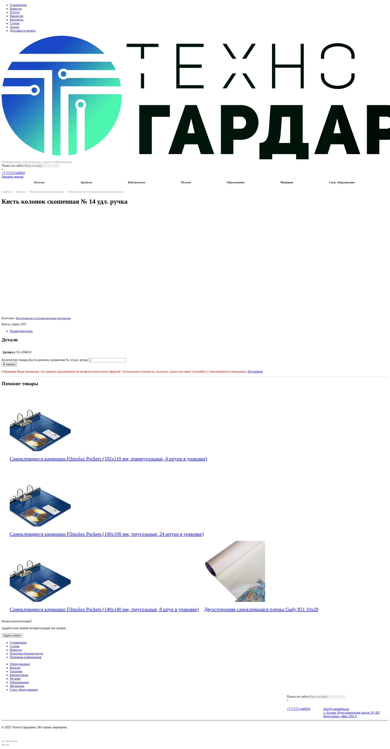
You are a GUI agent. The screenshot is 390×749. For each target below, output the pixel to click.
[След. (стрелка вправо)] (7, 745)
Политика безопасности (26, 653)
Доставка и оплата (22, 30)
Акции (14, 27)
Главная (6, 191)
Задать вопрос (12, 635)
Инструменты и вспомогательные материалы (96, 191)
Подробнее (255, 371)
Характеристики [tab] (21, 331)
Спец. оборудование (342, 182)
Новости (16, 8)
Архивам (86, 182)
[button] (210, 459)
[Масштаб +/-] (3, 741)
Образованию (236, 182)
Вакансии (16, 16)
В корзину (9, 364)
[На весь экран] (7, 741)
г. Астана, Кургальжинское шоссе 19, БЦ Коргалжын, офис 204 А (351, 714)
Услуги (15, 12)
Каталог (39, 182)
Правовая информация (25, 657)
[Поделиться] (11, 741)
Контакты (16, 19)
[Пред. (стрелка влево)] (3, 745)
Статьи (15, 23)
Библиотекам (136, 182)
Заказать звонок (13, 176)
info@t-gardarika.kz (336, 709)
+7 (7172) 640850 (13, 173)
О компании (18, 5)
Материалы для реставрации (47, 191)
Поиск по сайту (12, 165)
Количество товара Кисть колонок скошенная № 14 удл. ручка (45, 360)
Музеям (186, 182)
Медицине (286, 182)
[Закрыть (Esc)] (15, 741)
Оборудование (20, 664)
